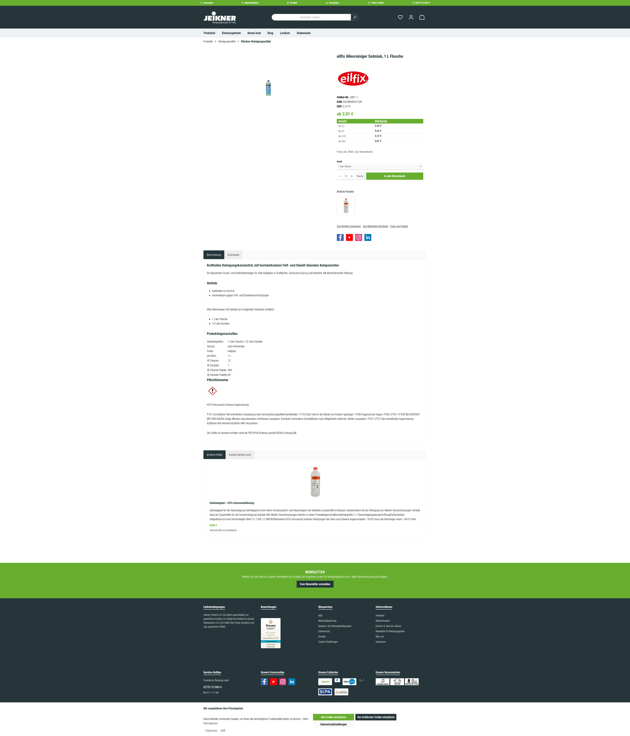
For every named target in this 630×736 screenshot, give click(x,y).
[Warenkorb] (422, 17)
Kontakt (322, 636)
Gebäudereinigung (298, 273)
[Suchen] (355, 17)
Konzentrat (228, 291)
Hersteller (380, 615)
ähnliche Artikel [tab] (214, 454)
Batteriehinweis (383, 620)
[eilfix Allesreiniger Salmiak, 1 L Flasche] (268, 88)
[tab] (213, 254)
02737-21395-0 (423, 2)
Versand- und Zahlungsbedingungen (335, 625)
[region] (268, 88)
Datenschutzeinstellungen (333, 724)
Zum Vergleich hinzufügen (349, 226)
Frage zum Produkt (399, 226)
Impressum (381, 641)
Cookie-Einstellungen (328, 641)
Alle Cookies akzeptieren (333, 717)
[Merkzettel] (400, 17)
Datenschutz (324, 631)
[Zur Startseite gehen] (219, 17)
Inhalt (339, 161)
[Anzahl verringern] (340, 176)
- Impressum (211, 730)
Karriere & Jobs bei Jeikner (388, 625)
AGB (320, 615)
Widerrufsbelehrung (327, 620)
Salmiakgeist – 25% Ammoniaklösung (232, 503)
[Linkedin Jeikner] (368, 238)
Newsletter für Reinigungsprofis (390, 631)
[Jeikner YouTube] (350, 238)
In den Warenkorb (394, 176)
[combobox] (311, 17)
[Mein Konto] (411, 17)
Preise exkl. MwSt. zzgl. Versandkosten (355, 151)
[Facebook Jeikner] (341, 238)
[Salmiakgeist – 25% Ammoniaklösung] (346, 206)
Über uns (380, 636)
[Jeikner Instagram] (359, 238)
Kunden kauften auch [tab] (240, 454)
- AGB (222, 730)
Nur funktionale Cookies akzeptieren (376, 717)
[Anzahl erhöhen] (351, 176)
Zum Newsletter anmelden (315, 584)
